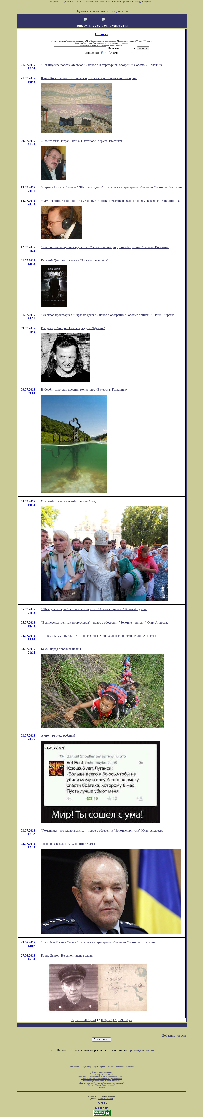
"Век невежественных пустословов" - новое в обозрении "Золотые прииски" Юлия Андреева (104, 622)
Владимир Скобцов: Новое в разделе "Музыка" (73, 328)
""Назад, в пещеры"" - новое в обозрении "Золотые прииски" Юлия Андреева (94, 609)
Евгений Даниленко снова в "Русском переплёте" (74, 260)
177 (109, 1020)
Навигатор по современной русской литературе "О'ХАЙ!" (101, 1076)
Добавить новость (174, 1035)
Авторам (94, 1067)
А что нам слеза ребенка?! (58, 735)
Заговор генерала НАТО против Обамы (68, 843)
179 (120, 1020)
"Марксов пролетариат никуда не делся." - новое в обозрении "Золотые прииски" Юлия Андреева (107, 315)
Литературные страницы (102, 1072)
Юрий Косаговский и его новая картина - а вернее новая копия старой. (89, 78)
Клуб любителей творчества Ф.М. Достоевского (101, 1078)
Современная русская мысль (101, 1074)
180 (125, 1020)
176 (104, 1020)
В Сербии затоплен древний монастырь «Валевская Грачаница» (84, 389)
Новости (99, 1)
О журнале (85, 1067)
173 (88, 1020)
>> (130, 1020)
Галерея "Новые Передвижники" (101, 1085)
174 (93, 1020)
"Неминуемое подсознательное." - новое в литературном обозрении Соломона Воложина (102, 65)
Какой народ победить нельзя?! (62, 649)
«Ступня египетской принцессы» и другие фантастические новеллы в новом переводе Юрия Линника (110, 200)
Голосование (131, 1)
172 (82, 1020)
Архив (102, 1067)
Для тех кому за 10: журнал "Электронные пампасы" (101, 1083)
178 (115, 1020)
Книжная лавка (114, 1)
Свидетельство (96, 41)
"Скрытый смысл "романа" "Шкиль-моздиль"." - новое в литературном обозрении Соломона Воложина (111, 187)
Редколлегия (74, 1067)
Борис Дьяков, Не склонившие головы (67, 955)
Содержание (67, 1)
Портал (54, 1)
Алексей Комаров (105, 1098)
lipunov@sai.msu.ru (141, 1050)
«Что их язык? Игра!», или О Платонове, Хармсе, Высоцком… (83, 141)
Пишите (88, 1)
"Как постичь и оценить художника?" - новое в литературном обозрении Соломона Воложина (105, 247)
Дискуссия (146, 1)
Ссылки (110, 1067)
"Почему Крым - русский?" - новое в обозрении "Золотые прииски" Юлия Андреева (98, 635)
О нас (79, 1)
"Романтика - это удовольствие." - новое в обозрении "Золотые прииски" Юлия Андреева (102, 830)
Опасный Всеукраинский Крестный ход (68, 501)
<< (72, 1020)
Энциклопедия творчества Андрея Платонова (101, 1081)
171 (77, 1020)
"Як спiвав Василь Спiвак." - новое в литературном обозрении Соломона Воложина (98, 942)
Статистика (119, 1067)
